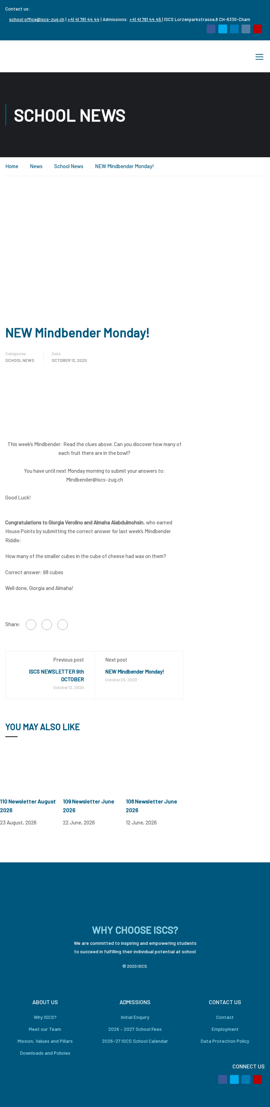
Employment (225, 1029)
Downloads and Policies (45, 1053)
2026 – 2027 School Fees (135, 1029)
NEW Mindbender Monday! (134, 671)
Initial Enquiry (135, 1017)
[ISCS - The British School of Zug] (33, 56)
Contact (225, 1017)
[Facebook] (31, 624)
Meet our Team (45, 1029)
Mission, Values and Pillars (45, 1041)
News (36, 166)
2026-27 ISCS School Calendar (135, 1041)
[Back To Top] (256, 1095)
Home (11, 166)
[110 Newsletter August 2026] (31, 771)
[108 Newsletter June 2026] (157, 771)
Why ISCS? (45, 1017)
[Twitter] (46, 624)
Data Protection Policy (225, 1041)
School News (68, 166)
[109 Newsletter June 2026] (94, 771)
